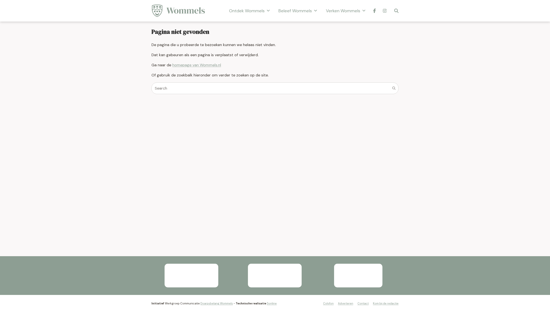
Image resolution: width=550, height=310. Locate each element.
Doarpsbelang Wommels (216, 303)
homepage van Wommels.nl (196, 65)
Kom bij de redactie (386, 303)
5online (272, 303)
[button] (396, 11)
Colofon (328, 303)
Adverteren (345, 303)
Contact (363, 303)
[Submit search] (394, 88)
